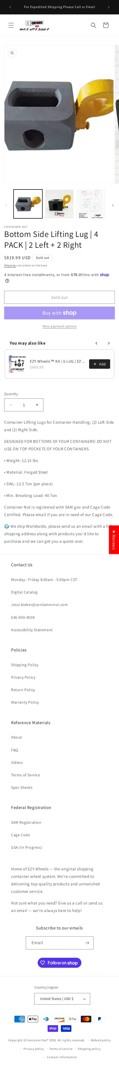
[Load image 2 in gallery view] (59, 203)
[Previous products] (96, 343)
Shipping (10, 265)
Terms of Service (25, 774)
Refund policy (101, 1040)
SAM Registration (26, 822)
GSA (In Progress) (26, 847)
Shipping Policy (24, 664)
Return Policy (23, 689)
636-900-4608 (23, 617)
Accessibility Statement (32, 629)
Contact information (62, 1057)
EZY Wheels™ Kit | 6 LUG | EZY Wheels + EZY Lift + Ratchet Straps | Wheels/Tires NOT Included (58, 361)
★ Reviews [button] (114, 539)
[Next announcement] (109, 7)
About (16, 737)
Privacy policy (34, 1049)
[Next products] (109, 343)
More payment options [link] (60, 326)
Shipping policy (89, 1049)
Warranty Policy (25, 702)
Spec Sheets (22, 787)
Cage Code (20, 834)
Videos (17, 762)
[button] (11, 25)
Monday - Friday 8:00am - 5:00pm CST (44, 579)
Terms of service (61, 1049)
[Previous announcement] (10, 7)
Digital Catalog (24, 592)
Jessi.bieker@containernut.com (39, 604)
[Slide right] (113, 205)
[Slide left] (6, 205)
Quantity (11, 393)
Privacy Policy (23, 677)
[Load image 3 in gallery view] (90, 203)
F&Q (14, 749)
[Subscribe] (87, 942)
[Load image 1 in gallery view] (28, 203)
